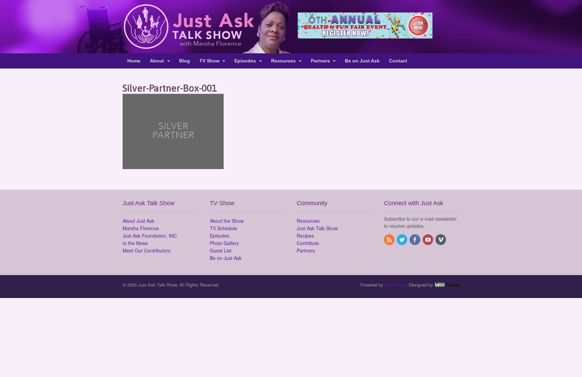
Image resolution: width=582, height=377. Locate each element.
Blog (184, 60)
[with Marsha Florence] (188, 45)
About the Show (227, 220)
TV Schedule (223, 228)
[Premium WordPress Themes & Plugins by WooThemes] (446, 284)
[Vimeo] (441, 240)
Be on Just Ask (362, 60)
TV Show (209, 60)
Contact (398, 60)
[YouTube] (428, 240)
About (157, 60)
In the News (135, 243)
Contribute (308, 243)
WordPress (395, 284)
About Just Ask (138, 220)
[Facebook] (415, 240)
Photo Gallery (224, 243)
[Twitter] (402, 240)
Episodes (245, 60)
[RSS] (389, 240)
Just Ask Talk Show (317, 228)
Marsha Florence (141, 228)
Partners (320, 60)
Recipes (305, 235)
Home (133, 60)
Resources (283, 60)
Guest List (220, 250)
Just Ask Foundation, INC (150, 235)
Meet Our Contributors (146, 250)
